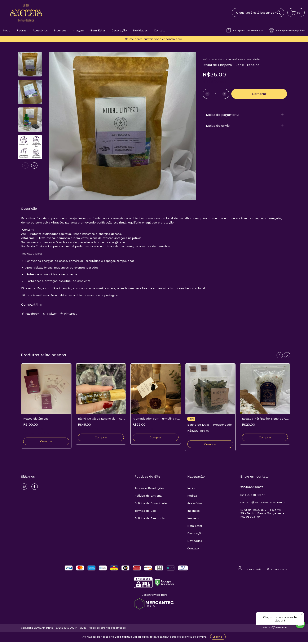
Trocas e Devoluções (149, 488)
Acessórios (40, 30)
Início (6, 30)
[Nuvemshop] (274, 627)
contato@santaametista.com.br (263, 502)
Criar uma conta (277, 569)
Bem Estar (97, 30)
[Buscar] (278, 12)
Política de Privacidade (151, 503)
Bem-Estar (216, 59)
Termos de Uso (145, 510)
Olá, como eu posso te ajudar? (280, 618)
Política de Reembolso (151, 518)
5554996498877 (252, 487)
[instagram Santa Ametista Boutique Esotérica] (24, 486)
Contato (160, 30)
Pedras (21, 30)
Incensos (60, 30)
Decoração (119, 30)
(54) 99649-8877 (252, 494)
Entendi (217, 636)
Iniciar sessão (253, 569)
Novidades (140, 30)
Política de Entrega (148, 495)
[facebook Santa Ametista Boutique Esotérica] (34, 486)
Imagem (78, 30)
